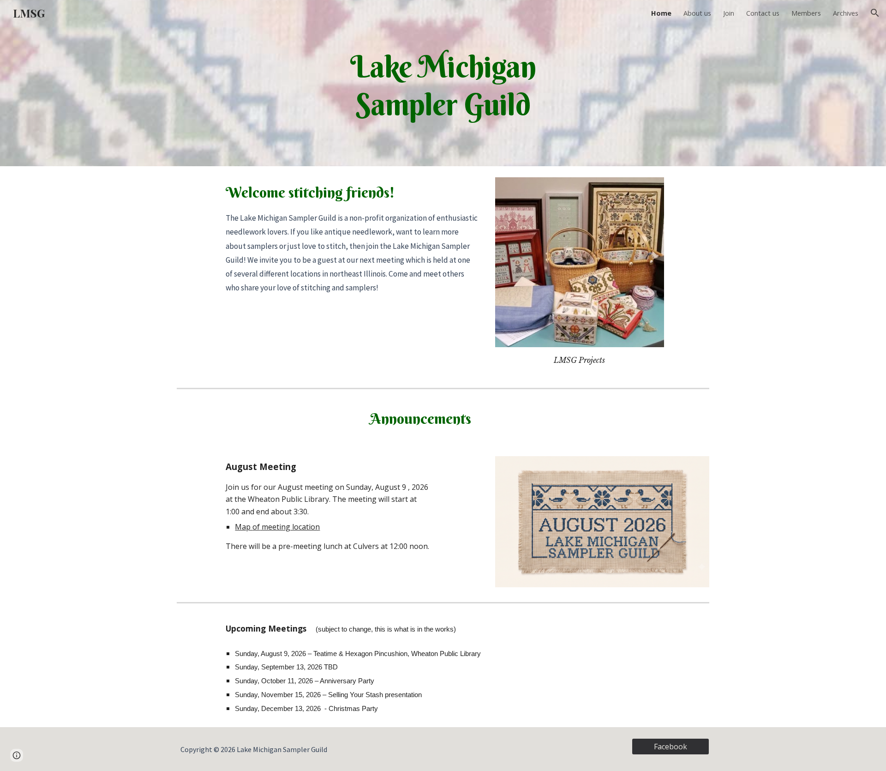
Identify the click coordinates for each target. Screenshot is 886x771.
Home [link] (661, 13)
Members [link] (806, 13)
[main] (443, 83)
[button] (875, 13)
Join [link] (728, 13)
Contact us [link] (762, 13)
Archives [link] (845, 13)
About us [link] (697, 13)
